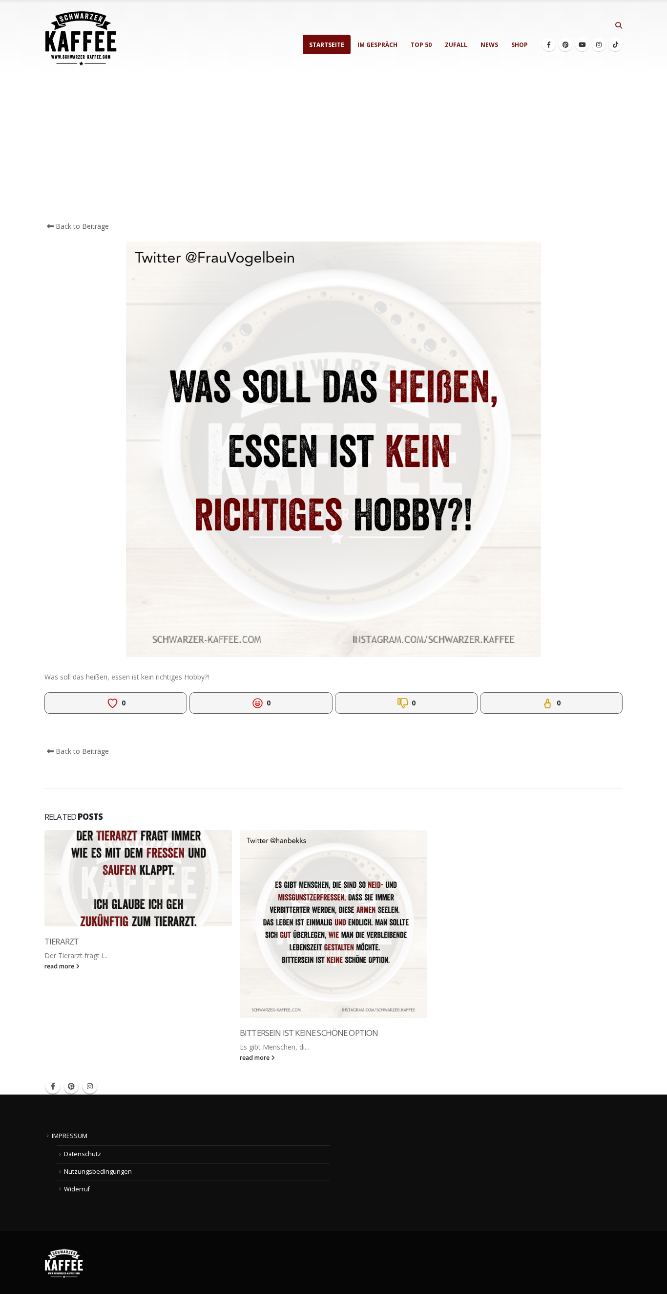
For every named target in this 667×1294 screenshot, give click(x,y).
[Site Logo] (81, 38)
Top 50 (421, 45)
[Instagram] (598, 44)
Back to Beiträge (81, 226)
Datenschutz (82, 1154)
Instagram (90, 1086)
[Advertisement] (333, 147)
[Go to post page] (138, 878)
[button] (618, 25)
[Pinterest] (565, 44)
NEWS (489, 45)
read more (60, 966)
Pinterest (71, 1086)
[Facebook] (549, 44)
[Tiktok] (615, 44)
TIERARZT (61, 941)
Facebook (52, 1086)
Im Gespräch (377, 45)
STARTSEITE (326, 45)
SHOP (519, 45)
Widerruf (77, 1189)
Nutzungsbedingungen (98, 1171)
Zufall (456, 45)
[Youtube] (582, 44)
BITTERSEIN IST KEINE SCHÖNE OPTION (309, 1032)
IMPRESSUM (69, 1136)
